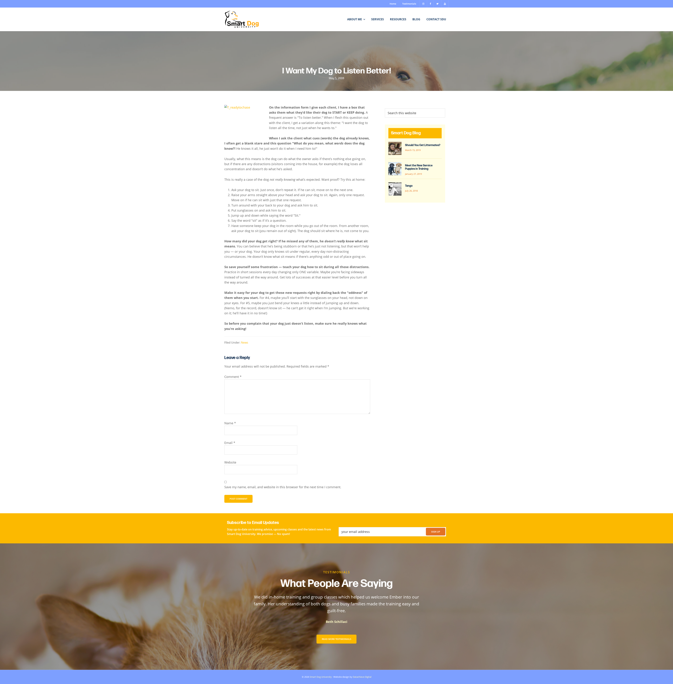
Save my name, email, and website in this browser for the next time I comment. (282, 487)
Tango (409, 186)
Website (230, 462)
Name (230, 423)
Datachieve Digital (362, 676)
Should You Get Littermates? (422, 145)
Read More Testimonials (336, 639)
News (244, 342)
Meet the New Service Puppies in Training (419, 167)
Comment (233, 377)
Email (229, 443)
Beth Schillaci (336, 622)
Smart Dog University (321, 676)
